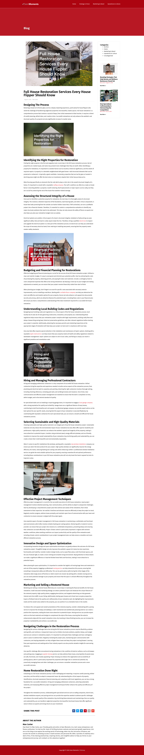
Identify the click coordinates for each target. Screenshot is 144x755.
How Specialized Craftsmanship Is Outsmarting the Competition (105, 107)
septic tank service (36, 334)
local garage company (85, 402)
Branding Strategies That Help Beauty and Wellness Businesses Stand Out (109, 79)
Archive (106, 47)
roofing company (58, 185)
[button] (73, 710)
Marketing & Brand (109, 51)
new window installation (78, 444)
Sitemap (82, 750)
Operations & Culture (110, 53)
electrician (82, 221)
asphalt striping (47, 654)
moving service (57, 568)
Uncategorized (108, 56)
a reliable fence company (67, 292)
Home (106, 49)
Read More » (103, 85)
